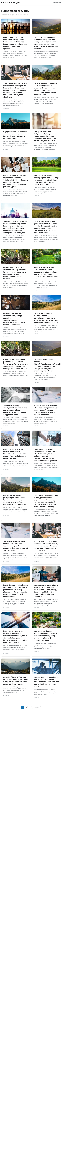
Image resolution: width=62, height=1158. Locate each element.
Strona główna (56, 2)
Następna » (37, 707)
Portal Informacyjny (10, 2)
